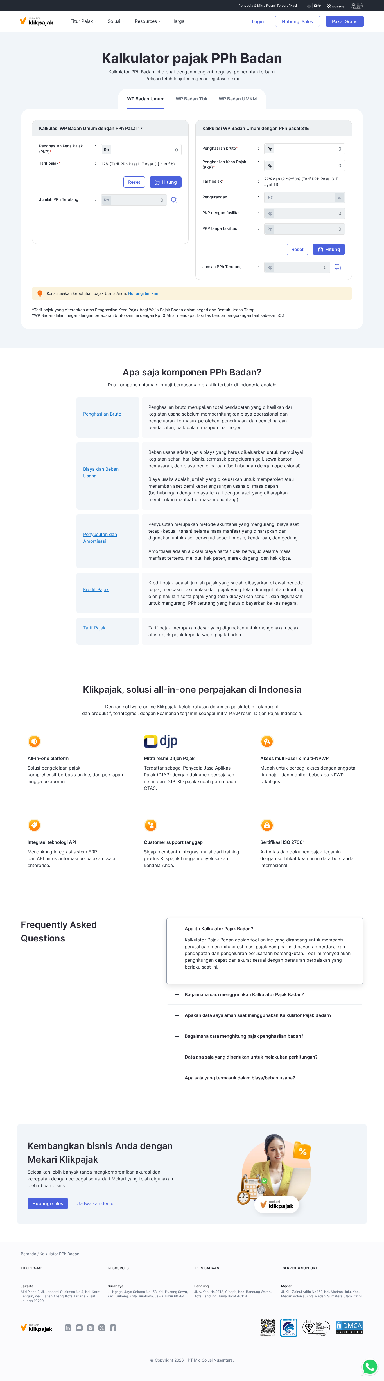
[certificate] (336, 5)
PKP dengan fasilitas (221, 212)
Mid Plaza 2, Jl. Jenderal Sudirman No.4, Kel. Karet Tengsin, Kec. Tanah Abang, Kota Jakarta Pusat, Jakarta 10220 (60, 1296)
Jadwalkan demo (95, 1203)
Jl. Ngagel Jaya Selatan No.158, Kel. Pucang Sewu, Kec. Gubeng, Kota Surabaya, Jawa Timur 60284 (148, 1294)
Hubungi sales (47, 1203)
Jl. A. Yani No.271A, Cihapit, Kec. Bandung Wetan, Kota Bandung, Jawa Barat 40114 (233, 1294)
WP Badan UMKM (238, 99)
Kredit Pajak (96, 589)
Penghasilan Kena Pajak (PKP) (61, 149)
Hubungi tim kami (144, 293)
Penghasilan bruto (220, 148)
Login (258, 21)
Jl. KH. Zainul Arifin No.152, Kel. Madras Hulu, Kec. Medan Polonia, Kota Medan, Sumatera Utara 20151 (321, 1294)
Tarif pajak (49, 163)
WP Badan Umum (145, 99)
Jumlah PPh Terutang (58, 199)
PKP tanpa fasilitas (219, 228)
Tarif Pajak (94, 628)
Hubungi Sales (297, 21)
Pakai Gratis (348, 21)
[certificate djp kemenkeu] (313, 5)
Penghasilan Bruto (102, 414)
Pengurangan (214, 196)
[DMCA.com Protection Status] (349, 1328)
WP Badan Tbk (191, 99)
